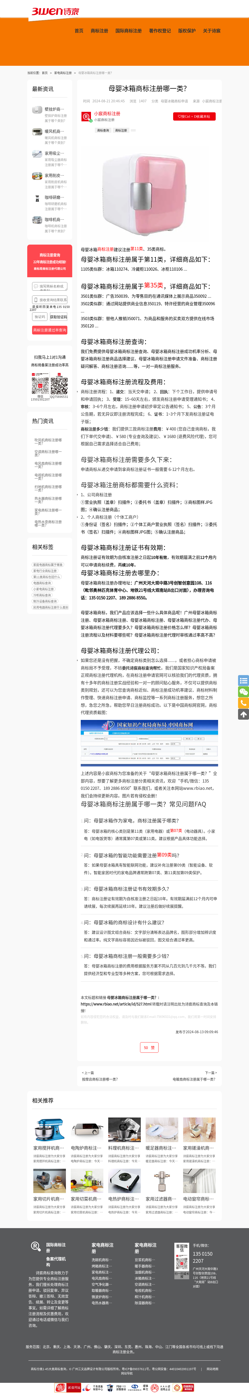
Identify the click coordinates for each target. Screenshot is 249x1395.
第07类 (176, 830)
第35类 (153, 284)
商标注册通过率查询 (49, 330)
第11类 (136, 248)
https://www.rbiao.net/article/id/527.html (116, 1003)
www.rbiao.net (197, 788)
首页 (45, 73)
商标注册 (105, 249)
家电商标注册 (63, 73)
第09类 (164, 854)
